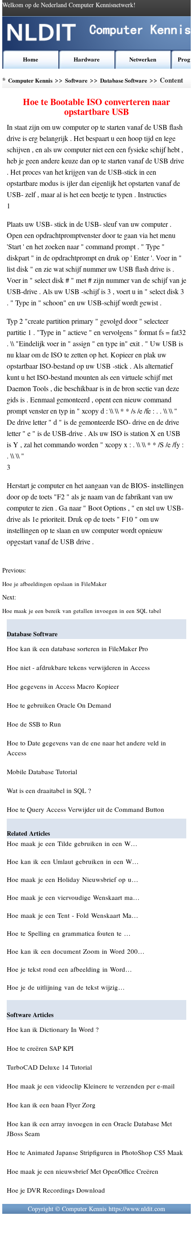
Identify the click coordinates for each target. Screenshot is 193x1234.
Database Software (123, 80)
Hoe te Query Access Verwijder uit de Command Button (85, 809)
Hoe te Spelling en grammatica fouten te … (69, 933)
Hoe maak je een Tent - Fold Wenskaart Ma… (72, 915)
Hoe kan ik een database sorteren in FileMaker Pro (77, 648)
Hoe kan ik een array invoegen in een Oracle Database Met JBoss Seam (89, 1128)
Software (76, 80)
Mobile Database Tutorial (42, 771)
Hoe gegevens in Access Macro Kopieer (63, 686)
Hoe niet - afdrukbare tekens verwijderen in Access (78, 667)
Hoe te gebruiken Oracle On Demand (59, 705)
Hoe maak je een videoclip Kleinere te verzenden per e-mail (91, 1085)
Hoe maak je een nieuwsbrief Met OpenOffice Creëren (82, 1171)
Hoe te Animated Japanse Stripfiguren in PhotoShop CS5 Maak (95, 1152)
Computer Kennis (30, 80)
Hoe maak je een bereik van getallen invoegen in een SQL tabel (82, 611)
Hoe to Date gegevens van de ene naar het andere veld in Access (86, 747)
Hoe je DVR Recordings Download (56, 1190)
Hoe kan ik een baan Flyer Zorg (51, 1104)
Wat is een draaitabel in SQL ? (49, 790)
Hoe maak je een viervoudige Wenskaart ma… (73, 897)
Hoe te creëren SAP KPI (40, 1048)
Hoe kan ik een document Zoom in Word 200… (76, 951)
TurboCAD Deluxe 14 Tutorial (49, 1066)
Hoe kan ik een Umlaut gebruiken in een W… (73, 861)
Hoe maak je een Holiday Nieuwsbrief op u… (72, 879)
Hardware (87, 59)
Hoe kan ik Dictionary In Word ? (53, 1029)
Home (30, 59)
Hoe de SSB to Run (34, 723)
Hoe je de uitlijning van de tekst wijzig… (66, 987)
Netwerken (142, 59)
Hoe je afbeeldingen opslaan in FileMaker (55, 584)
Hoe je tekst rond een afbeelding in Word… (69, 969)
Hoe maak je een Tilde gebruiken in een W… (72, 843)
